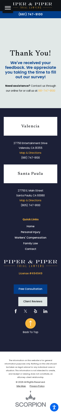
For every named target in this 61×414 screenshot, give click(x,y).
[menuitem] (30, 226)
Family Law (30, 243)
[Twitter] (25, 311)
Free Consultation (30, 289)
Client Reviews (32, 301)
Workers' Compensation (30, 237)
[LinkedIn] (45, 311)
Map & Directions (30, 153)
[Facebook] (16, 311)
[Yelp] (35, 311)
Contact (30, 249)
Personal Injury (30, 232)
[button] (54, 407)
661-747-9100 (46, 90)
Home (30, 226)
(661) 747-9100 (30, 14)
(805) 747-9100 (30, 205)
